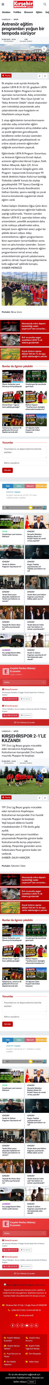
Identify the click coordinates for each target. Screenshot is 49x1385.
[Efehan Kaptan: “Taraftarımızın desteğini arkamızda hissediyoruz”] (36, 397)
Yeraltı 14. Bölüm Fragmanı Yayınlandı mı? (11, 565)
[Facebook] (13, 1325)
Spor (16, 19)
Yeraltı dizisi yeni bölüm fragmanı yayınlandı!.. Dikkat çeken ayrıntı (36, 596)
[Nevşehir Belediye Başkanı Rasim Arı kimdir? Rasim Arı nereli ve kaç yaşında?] (37, 522)
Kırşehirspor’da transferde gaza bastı (36, 385)
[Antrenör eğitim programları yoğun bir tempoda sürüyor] (24, 58)
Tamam (31, 1382)
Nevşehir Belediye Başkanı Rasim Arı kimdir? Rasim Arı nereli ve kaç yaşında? (36, 537)
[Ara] (44, 4)
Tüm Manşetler (35, 1354)
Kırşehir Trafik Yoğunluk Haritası (33, 1347)
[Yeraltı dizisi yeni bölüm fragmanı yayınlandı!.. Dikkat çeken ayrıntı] (37, 582)
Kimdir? (31, 531)
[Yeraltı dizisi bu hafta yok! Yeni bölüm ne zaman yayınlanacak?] (37, 612)
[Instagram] (22, 1325)
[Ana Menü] (3, 4)
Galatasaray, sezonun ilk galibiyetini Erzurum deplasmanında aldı (11, 430)
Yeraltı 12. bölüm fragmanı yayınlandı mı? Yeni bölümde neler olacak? (36, 656)
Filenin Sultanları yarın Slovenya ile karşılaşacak (12, 385)
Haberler (6, 19)
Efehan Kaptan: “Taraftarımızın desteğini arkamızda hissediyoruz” (35, 407)
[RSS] (36, 1325)
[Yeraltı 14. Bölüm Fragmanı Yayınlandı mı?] (12, 552)
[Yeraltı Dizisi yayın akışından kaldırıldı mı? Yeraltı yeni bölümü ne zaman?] (12, 582)
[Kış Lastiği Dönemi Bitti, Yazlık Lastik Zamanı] (12, 640)
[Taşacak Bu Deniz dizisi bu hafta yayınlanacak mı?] (12, 612)
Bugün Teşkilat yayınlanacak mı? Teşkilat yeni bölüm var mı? (36, 567)
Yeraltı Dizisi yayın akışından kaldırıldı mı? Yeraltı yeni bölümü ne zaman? (11, 597)
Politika (17, 12)
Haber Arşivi (34, 1362)
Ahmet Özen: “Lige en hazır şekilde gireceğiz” (11, 406)
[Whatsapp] (31, 1325)
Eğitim (39, 12)
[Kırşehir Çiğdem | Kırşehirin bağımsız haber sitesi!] (23, 4)
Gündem (6, 12)
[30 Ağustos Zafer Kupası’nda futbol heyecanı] (36, 419)
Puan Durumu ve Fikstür (12, 1355)
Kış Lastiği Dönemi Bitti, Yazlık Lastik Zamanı (11, 654)
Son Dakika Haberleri (10, 1363)
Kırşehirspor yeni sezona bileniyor (12, 535)
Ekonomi (28, 12)
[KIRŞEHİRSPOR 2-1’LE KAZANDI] (24, 780)
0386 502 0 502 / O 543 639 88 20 (26, 1310)
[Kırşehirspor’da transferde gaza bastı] (36, 376)
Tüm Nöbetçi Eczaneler (25, 722)
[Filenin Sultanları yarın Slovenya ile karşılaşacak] (12, 376)
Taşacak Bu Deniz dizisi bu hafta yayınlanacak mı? (11, 627)
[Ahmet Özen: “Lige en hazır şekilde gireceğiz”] (12, 397)
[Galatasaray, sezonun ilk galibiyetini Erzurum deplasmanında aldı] (12, 419)
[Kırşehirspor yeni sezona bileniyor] (12, 522)
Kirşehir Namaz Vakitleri (12, 1347)
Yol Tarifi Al (26, 699)
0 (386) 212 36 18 (11, 715)
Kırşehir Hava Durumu (33, 1339)
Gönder (7, 470)
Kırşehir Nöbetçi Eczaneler (12, 1339)
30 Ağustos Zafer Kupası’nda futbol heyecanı (33, 430)
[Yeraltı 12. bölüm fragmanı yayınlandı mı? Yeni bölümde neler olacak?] (37, 640)
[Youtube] (27, 1325)
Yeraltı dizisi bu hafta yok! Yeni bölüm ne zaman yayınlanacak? (35, 627)
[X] (17, 1325)
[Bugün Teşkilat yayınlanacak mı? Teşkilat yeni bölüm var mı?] (37, 552)
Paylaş (7, 75)
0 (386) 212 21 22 (11, 699)
